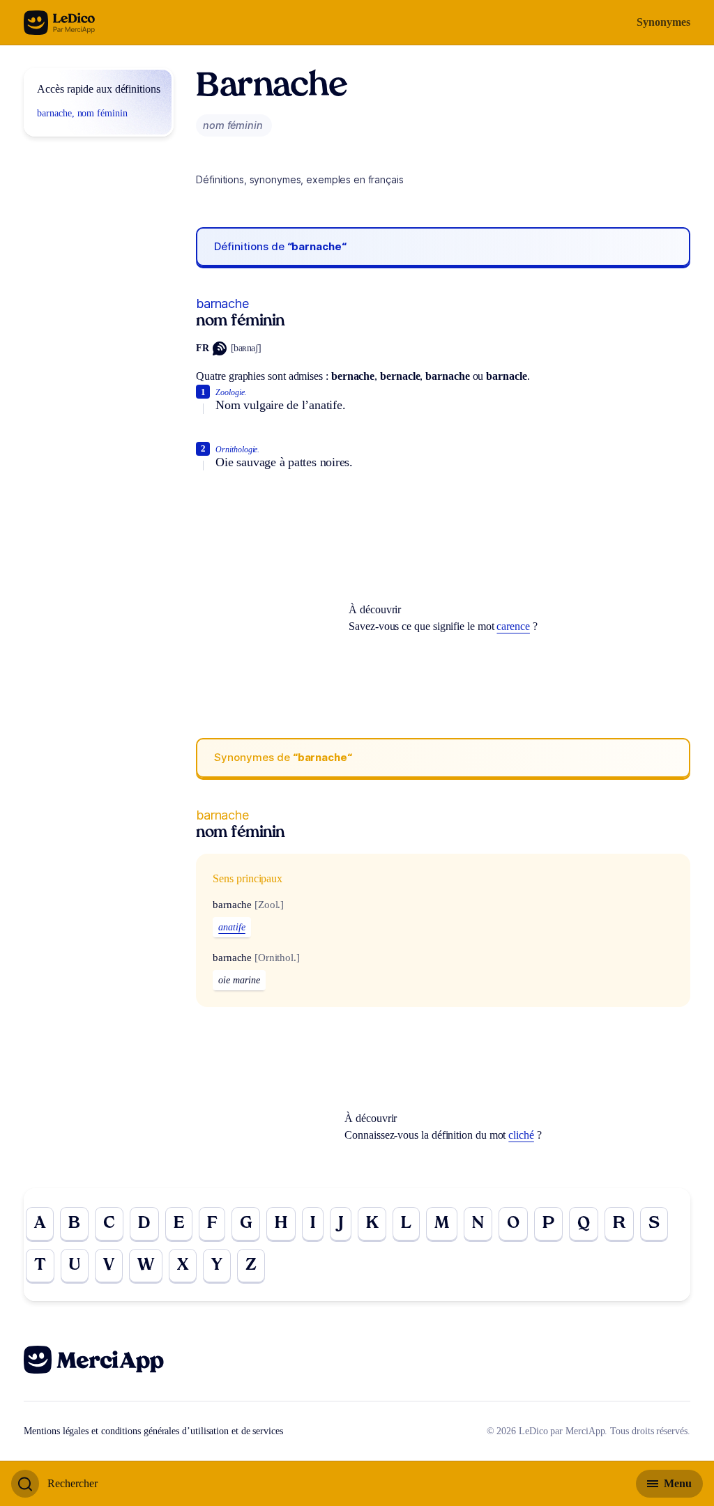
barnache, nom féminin (82, 113)
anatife (231, 927)
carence (512, 626)
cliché (521, 1135)
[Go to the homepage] (60, 22)
